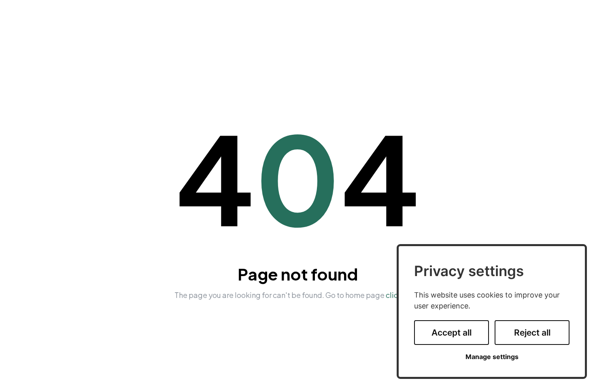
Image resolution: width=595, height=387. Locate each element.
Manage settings (491, 357)
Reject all (532, 332)
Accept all (451, 332)
